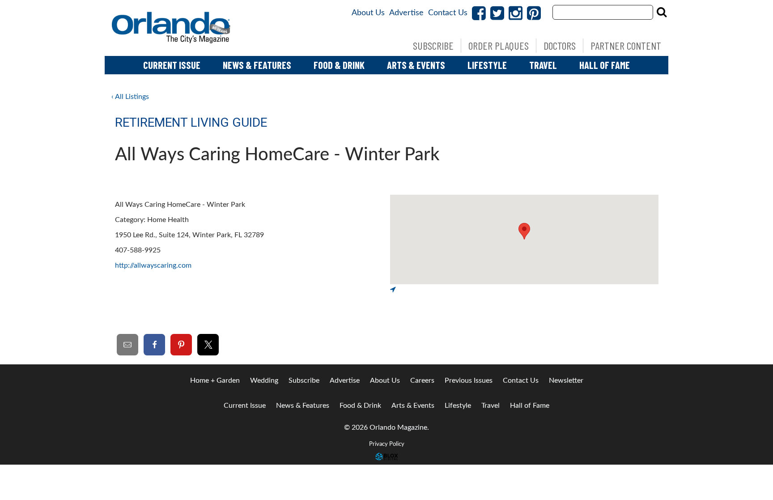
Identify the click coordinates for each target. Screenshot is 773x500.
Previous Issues (469, 380)
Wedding (264, 380)
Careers (422, 380)
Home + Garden (215, 380)
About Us (368, 13)
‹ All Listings (130, 96)
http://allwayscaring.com (153, 265)
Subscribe (433, 45)
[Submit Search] (661, 12)
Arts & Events (416, 65)
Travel (543, 65)
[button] (524, 231)
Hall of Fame (604, 65)
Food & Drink (339, 65)
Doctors (560, 45)
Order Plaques (498, 45)
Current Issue (171, 65)
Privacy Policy (386, 444)
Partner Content (625, 45)
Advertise (406, 13)
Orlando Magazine (172, 28)
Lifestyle (487, 65)
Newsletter (566, 380)
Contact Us (447, 13)
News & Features (257, 65)
